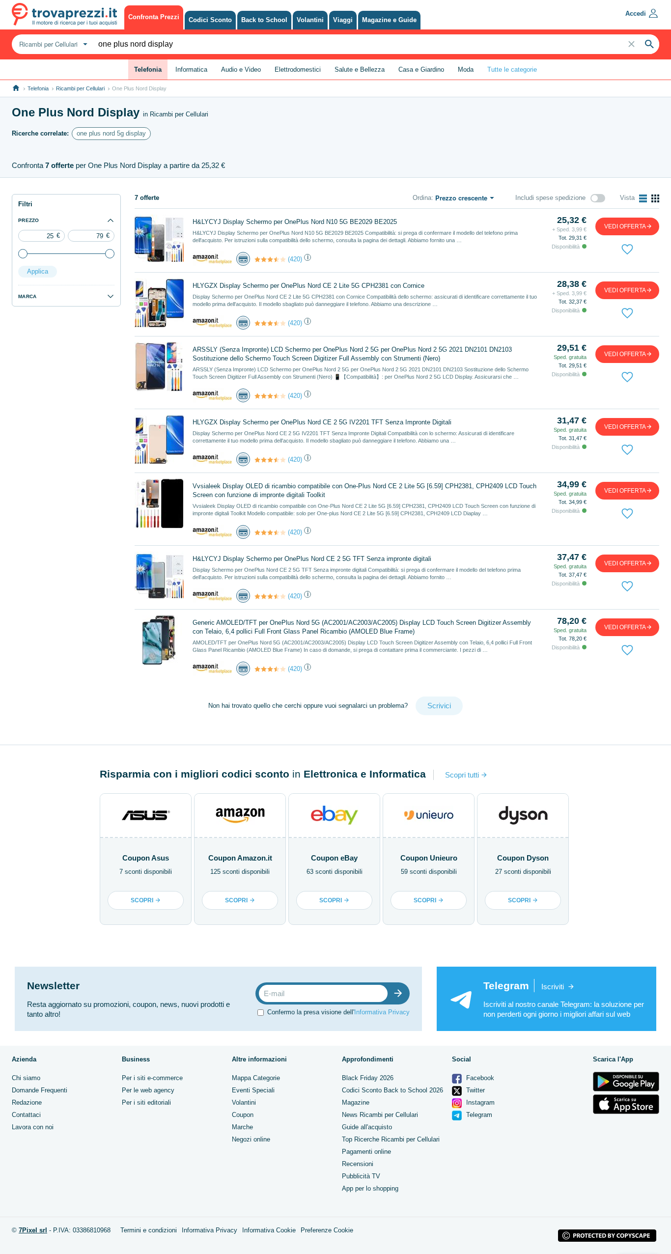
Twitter (474, 1090)
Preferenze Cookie (327, 1230)
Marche (242, 1127)
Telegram (478, 1114)
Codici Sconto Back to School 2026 (392, 1090)
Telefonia (38, 88)
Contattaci (26, 1114)
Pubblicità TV (361, 1176)
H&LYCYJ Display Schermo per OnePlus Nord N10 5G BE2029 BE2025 (295, 221)
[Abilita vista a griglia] (655, 198)
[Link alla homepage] (16, 88)
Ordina (422, 197)
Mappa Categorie (256, 1078)
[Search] (649, 44)
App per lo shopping (370, 1188)
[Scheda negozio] (212, 258)
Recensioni (357, 1164)
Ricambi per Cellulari (80, 88)
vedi (625, 226)
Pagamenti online (366, 1151)
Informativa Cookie (269, 1230)
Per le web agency (148, 1090)
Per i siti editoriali (146, 1102)
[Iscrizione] (400, 993)
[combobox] (52, 44)
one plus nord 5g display (111, 133)
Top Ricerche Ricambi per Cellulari (391, 1139)
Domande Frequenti (39, 1090)
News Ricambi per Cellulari (380, 1114)
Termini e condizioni (148, 1230)
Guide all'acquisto (367, 1127)
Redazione (27, 1102)
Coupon (242, 1114)
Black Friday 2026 (367, 1078)
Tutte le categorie (512, 69)
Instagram (479, 1102)
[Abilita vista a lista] (643, 198)
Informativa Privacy (382, 1012)
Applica (37, 271)
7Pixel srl (33, 1230)
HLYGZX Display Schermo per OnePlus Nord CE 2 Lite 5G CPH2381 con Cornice (308, 285)
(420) (295, 259)
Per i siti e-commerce (152, 1078)
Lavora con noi (33, 1127)
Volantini (244, 1102)
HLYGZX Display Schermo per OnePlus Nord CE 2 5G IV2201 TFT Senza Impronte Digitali (322, 422)
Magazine (355, 1102)
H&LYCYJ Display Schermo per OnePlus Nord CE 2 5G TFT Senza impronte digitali (312, 558)
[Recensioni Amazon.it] (270, 259)
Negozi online (251, 1139)
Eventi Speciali (253, 1090)
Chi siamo (26, 1078)
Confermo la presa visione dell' (338, 1012)
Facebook (479, 1078)
